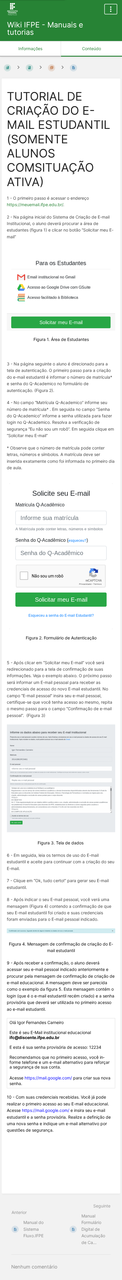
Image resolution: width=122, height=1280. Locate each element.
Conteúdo (91, 48)
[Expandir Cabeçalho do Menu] (110, 9)
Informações (30, 48)
